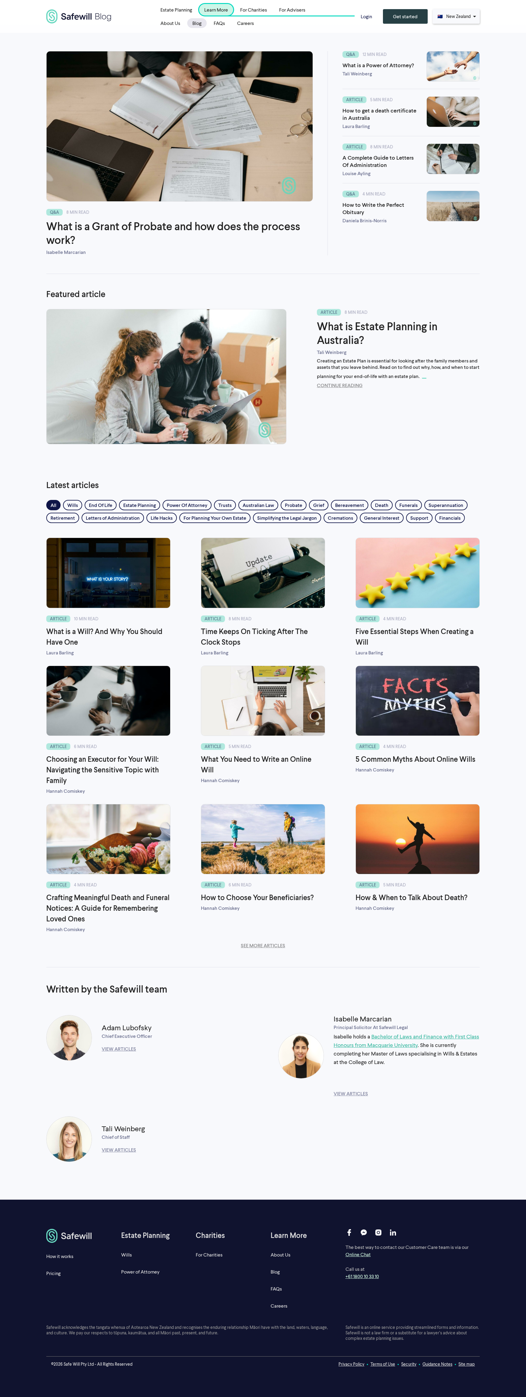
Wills (126, 1254)
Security (408, 1364)
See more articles (263, 945)
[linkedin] (393, 1232)
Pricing (53, 1273)
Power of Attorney (140, 1271)
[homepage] (76, 1236)
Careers (245, 23)
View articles (119, 1049)
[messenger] (363, 1232)
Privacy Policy (351, 1364)
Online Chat (358, 1254)
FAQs (219, 23)
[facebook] (349, 1232)
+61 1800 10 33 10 (362, 1276)
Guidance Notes (437, 1364)
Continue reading (340, 385)
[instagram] (378, 1232)
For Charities (209, 1254)
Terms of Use (382, 1364)
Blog (197, 23)
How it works (59, 1256)
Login (366, 16)
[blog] (78, 16)
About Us (170, 23)
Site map (466, 1364)
